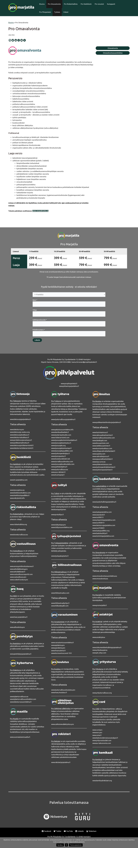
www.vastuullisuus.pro (18, 577)
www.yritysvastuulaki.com (101, 740)
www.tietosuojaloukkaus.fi (19, 435)
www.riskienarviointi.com (60, 437)
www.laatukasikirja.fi (99, 533)
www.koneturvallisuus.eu (19, 535)
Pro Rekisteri (55, 741)
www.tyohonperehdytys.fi (60, 453)
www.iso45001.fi (98, 523)
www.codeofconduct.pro (19, 580)
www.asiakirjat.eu (98, 637)
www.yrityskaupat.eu (99, 650)
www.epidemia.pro (58, 645)
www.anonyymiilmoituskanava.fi (22, 566)
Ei (66, 845)
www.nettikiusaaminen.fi (101, 446)
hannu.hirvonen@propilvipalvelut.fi (84, 362)
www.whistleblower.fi (17, 572)
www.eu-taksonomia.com (101, 743)
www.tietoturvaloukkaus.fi (19, 437)
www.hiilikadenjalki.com (59, 606)
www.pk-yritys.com (99, 653)
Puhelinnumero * (39, 330)
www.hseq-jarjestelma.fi (18, 617)
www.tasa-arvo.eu (98, 462)
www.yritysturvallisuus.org (102, 693)
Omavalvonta (113, 48)
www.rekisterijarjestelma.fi (60, 762)
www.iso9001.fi (97, 517)
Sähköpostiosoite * (40, 320)
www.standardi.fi (98, 515)
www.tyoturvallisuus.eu (59, 469)
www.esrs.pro (97, 732)
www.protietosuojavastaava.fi (21, 440)
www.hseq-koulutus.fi (59, 692)
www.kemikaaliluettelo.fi (60, 432)
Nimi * (35, 300)
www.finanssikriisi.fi (58, 650)
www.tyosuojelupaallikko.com (62, 451)
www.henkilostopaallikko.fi (19, 495)
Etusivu (42, 4)
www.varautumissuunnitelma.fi (62, 642)
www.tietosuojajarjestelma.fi (20, 419)
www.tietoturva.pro (17, 429)
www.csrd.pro (97, 730)
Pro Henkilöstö (86, 4)
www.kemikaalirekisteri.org (102, 780)
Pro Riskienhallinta (70, 4)
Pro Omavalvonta (54, 4)
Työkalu (57, 12)
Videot (65, 12)
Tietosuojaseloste (76, 845)
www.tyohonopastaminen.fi (102, 470)
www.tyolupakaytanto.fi (59, 556)
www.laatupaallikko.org (100, 531)
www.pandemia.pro (58, 648)
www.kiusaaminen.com (100, 443)
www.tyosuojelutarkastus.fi (61, 443)
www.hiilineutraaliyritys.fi (60, 603)
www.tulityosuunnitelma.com (61, 527)
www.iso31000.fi (98, 528)
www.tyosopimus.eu (17, 490)
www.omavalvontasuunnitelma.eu (104, 576)
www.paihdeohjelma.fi (59, 467)
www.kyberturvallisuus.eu (19, 696)
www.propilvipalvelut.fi (69, 383)
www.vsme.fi (96, 735)
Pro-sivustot (99, 4)
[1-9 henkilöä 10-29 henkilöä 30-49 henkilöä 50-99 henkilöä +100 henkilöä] (69, 294)
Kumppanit (111, 4)
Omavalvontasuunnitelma (112, 53)
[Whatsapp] (18, 40)
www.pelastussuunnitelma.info (62, 429)
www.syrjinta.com (98, 454)
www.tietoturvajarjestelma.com (103, 525)
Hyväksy (60, 845)
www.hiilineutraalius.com (60, 593)
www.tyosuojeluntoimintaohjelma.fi (64, 440)
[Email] (21, 40)
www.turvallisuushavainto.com (103, 438)
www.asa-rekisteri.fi (58, 472)
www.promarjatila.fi (99, 605)
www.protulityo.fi (57, 514)
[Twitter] (13, 40)
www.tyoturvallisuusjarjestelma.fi (63, 419)
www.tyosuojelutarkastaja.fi (61, 448)
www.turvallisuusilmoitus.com (62, 461)
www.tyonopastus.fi (58, 456)
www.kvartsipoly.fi (57, 475)
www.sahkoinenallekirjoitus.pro (62, 724)
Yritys (35, 310)
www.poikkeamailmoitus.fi (19, 443)
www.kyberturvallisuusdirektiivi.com (23, 699)
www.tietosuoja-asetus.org (20, 432)
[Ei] (135, 843)
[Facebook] (10, 40)
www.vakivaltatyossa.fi (100, 456)
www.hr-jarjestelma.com (18, 480)
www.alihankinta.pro (17, 627)
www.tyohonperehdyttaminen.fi (103, 467)
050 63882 (67, 362)
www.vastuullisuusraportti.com (21, 574)
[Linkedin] (15, 40)
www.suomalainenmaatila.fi (20, 737)
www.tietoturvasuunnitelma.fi (20, 702)
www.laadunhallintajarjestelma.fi (104, 502)
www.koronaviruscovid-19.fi (61, 653)
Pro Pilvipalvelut (45, 12)
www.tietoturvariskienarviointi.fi (21, 448)
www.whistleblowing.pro (19, 569)
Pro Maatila (14, 719)
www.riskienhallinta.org (18, 524)
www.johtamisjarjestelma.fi (69, 386)
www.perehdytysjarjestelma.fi (20, 654)
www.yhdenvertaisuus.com (102, 464)
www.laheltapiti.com (99, 440)
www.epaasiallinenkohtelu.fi (102, 459)
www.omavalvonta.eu (100, 579)
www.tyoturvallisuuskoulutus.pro (63, 690)
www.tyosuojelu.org (58, 445)
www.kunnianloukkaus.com (102, 448)
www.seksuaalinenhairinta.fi (102, 435)
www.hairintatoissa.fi (100, 432)
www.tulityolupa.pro (58, 525)
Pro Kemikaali (97, 759)
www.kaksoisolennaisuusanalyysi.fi (105, 738)
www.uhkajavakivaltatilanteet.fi (103, 451)
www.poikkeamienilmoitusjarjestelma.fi (106, 422)
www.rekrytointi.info (17, 498)
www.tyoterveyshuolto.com (61, 435)
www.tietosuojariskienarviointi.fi (21, 445)
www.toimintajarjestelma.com (103, 536)
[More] (24, 40)
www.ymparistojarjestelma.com (103, 520)
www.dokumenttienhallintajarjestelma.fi (106, 647)
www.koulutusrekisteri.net (60, 459)
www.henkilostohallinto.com (20, 493)
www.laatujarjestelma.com (102, 512)
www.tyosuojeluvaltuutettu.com (62, 464)
